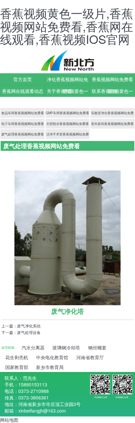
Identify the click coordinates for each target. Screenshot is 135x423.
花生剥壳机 (16, 357)
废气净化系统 (29, 325)
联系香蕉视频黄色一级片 (112, 92)
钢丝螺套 (97, 347)
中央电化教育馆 (52, 357)
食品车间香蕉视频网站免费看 (22, 113)
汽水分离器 (33, 347)
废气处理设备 (29, 332)
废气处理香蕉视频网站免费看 (22, 134)
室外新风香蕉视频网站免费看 (112, 123)
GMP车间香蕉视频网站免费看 (67, 113)
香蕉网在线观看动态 (22, 91)
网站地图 (9, 419)
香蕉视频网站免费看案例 (112, 80)
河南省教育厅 (90, 357)
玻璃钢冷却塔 (66, 347)
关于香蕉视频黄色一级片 (67, 92)
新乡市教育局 (50, 367)
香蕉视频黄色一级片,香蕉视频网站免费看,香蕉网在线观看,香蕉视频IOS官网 (66, 26)
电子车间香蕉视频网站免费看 (22, 123)
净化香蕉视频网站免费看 (67, 80)
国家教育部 (16, 367)
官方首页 (22, 79)
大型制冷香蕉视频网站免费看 (67, 123)
